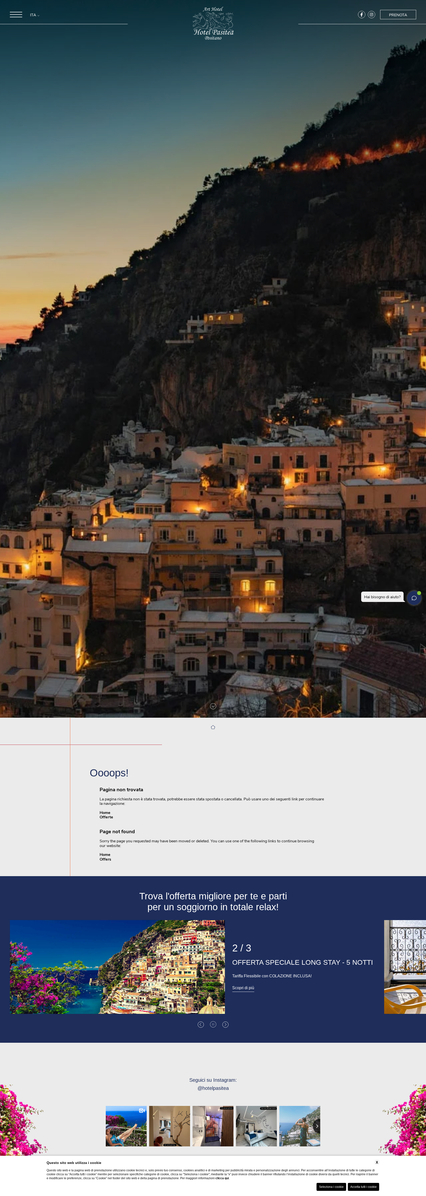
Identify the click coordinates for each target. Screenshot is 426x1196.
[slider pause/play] (213, 1024)
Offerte (106, 816)
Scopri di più (28, 982)
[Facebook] (361, 14)
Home (105, 812)
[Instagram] (371, 14)
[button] (201, 1025)
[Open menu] (16, 14)
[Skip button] (213, 706)
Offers (105, 859)
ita (33, 15)
